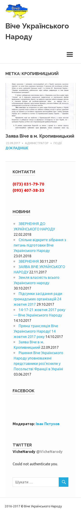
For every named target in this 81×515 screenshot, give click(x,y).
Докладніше (16, 148)
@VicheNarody (49, 452)
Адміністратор (37, 143)
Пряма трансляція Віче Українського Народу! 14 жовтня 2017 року (36, 331)
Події (58, 143)
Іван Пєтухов (48, 424)
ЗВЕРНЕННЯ (29, 261)
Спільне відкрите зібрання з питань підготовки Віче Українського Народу (40, 245)
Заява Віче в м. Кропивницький (39, 136)
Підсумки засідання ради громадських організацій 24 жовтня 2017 (38, 299)
